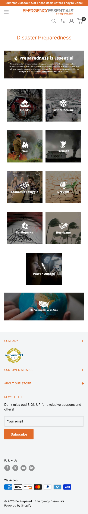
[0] (80, 21)
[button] (80, 21)
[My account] (71, 21)
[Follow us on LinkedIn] (32, 468)
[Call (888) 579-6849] (62, 20)
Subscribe (19, 434)
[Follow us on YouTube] (23, 468)
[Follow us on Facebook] (7, 468)
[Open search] (53, 21)
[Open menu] (6, 12)
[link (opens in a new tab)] (25, 88)
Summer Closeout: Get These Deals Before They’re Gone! (44, 3)
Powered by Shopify (17, 505)
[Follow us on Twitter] (15, 468)
